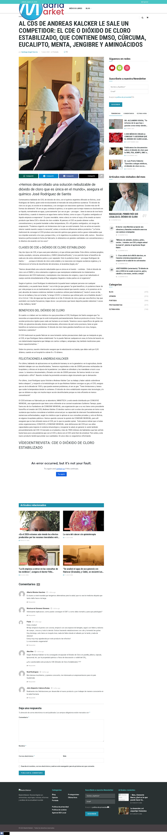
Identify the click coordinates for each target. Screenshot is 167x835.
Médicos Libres (75, 8)
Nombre (22, 746)
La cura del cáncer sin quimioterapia (79, 534)
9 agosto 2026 (24, 540)
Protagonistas (115, 305)
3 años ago (56, 608)
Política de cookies (59, 810)
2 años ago (52, 592)
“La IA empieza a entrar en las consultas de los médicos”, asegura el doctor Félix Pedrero (38, 572)
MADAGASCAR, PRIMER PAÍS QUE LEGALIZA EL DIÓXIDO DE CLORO (123, 215)
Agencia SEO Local (59, 813)
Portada (55, 52)
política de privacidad (123, 97)
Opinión (24, 563)
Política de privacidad (60, 807)
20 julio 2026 (24, 575)
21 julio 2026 (68, 537)
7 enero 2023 (45, 52)
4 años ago (45, 672)
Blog (88, 8)
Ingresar (145, 2)
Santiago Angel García (29, 52)
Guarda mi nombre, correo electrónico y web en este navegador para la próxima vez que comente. (58, 766)
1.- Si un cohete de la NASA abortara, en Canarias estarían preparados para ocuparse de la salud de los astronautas (131, 258)
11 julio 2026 (68, 575)
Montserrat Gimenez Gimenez (38, 608)
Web (64, 756)
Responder (32, 602)
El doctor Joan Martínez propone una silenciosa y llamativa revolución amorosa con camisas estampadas (131, 229)
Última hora (114, 309)
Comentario (24, 717)
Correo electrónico (27, 756)
